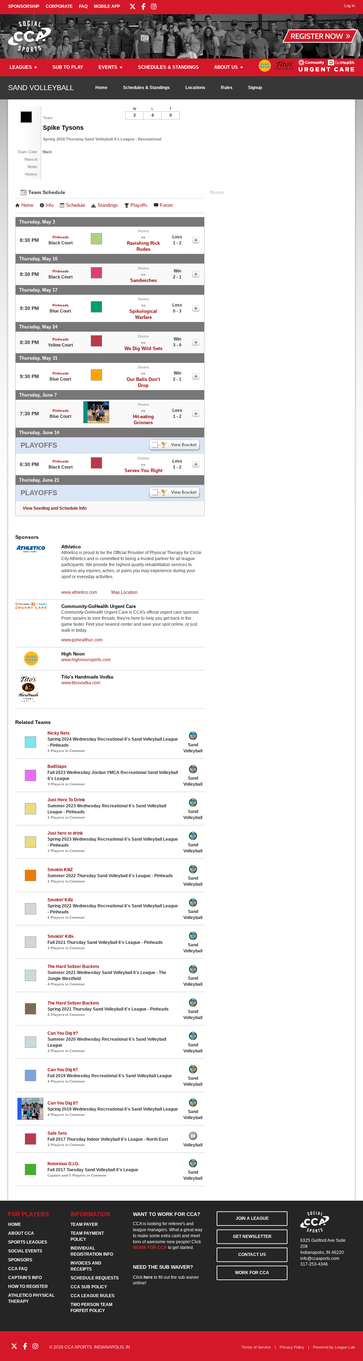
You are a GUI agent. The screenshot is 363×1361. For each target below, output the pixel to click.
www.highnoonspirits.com (86, 659)
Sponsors (20, 1259)
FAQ (83, 6)
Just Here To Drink (66, 799)
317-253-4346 (314, 1264)
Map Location (124, 592)
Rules (227, 87)
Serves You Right (143, 470)
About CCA (21, 1233)
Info (50, 205)
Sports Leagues (27, 1242)
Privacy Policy (292, 1347)
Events (108, 67)
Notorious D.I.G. (63, 1163)
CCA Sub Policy (89, 1286)
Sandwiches (143, 280)
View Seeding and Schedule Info (54, 508)
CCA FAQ (17, 1268)
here (148, 1277)
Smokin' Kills (61, 936)
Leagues (21, 67)
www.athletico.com (79, 592)
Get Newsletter (252, 1236)
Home (101, 87)
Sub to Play (67, 67)
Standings (107, 205)
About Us (226, 67)
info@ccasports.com (319, 1258)
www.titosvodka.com (80, 682)
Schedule (75, 205)
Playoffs (138, 205)
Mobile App (107, 6)
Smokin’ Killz (60, 899)
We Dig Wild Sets (143, 348)
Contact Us (252, 1254)
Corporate (59, 6)
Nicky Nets (59, 733)
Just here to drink (65, 833)
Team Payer (84, 1224)
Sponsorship (23, 6)
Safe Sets (57, 1133)
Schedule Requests (95, 1278)
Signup (255, 87)
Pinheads (60, 237)
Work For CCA (252, 1272)
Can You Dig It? (63, 1033)
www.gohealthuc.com (81, 639)
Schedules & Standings (168, 67)
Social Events (25, 1251)
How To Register (28, 1286)
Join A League (252, 1218)
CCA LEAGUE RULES (93, 1295)
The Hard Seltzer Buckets (73, 966)
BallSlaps (57, 766)
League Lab (345, 1347)
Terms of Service (256, 1347)
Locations (195, 87)
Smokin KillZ (60, 869)
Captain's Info (25, 1277)
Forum (166, 205)
